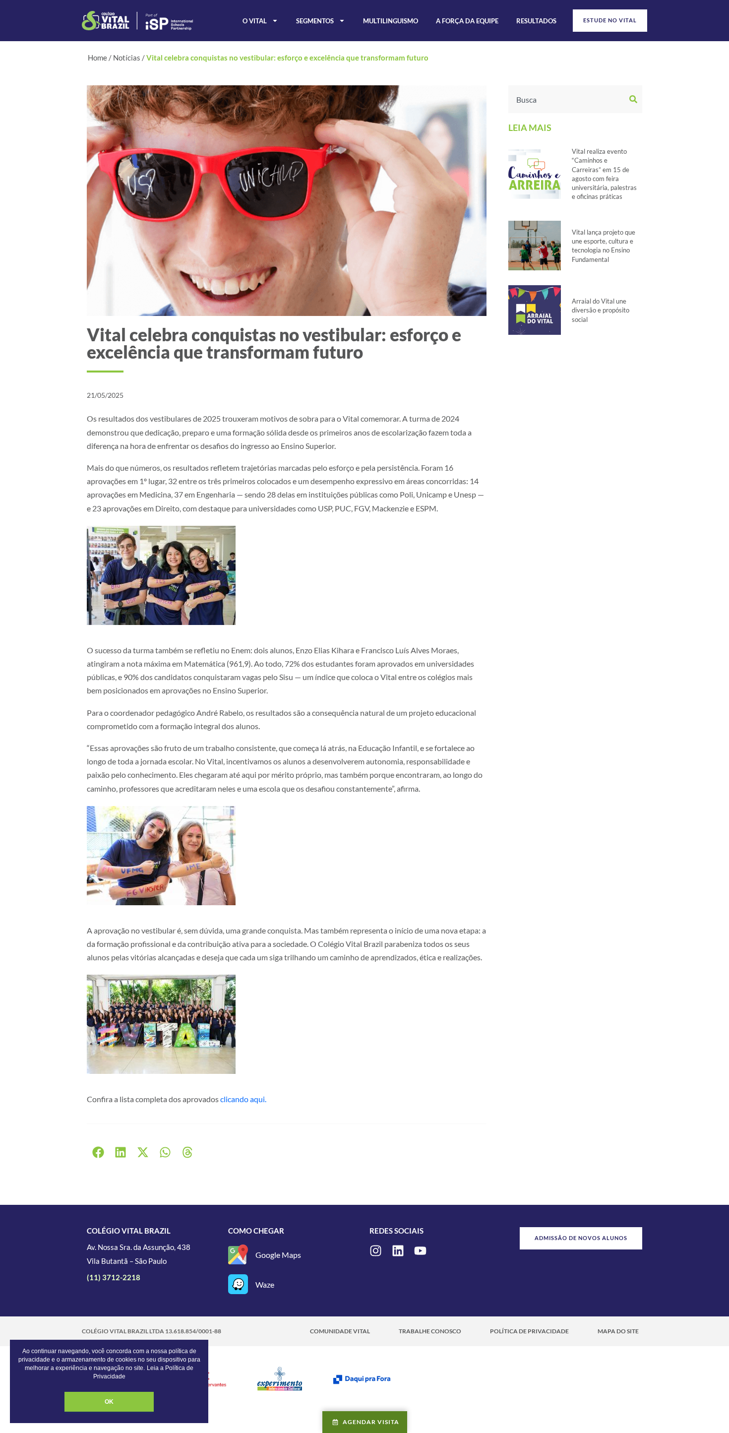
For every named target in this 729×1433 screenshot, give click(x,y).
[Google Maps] (238, 1254)
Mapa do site (618, 1331)
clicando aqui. (243, 1099)
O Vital (255, 21)
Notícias (126, 57)
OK (109, 1401)
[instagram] (375, 1251)
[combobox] (567, 99)
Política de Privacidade (529, 1331)
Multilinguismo (390, 21)
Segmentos (315, 21)
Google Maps (278, 1254)
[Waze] (238, 1284)
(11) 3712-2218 (113, 1277)
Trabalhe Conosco (430, 1331)
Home (97, 57)
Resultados (536, 21)
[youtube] (420, 1251)
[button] (98, 1152)
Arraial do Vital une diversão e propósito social (600, 310)
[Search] (634, 99)
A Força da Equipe (467, 21)
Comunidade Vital (340, 1331)
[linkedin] (398, 1251)
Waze (264, 1284)
